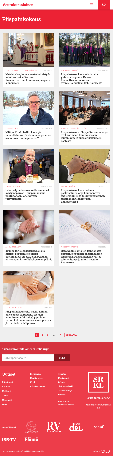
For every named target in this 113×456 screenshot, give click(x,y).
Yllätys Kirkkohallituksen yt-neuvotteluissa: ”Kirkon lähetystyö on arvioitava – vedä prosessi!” (28, 135)
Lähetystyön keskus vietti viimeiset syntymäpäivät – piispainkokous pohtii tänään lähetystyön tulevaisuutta (27, 194)
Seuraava (71, 335)
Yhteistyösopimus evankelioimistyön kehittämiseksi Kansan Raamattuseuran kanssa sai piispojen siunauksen (28, 78)
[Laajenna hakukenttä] (104, 5)
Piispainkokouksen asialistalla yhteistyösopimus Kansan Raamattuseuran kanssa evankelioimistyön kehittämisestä (81, 78)
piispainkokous (13, 186)
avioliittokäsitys (69, 186)
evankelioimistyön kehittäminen (22, 70)
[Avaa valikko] (91, 4)
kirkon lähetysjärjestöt (73, 128)
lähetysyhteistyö (14, 128)
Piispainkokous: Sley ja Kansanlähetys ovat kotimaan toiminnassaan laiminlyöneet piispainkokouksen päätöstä (84, 136)
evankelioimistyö (69, 70)
